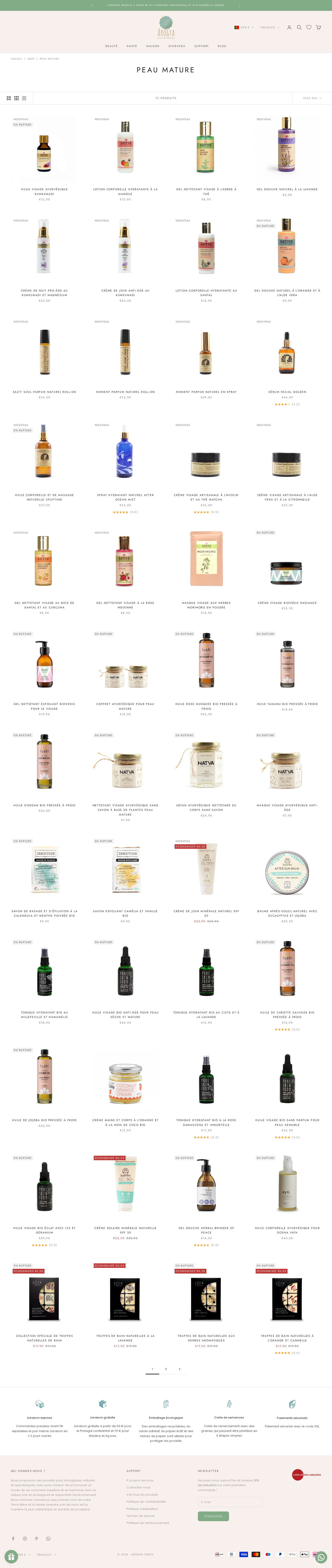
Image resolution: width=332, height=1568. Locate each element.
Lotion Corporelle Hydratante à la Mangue (125, 191)
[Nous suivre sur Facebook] (13, 1538)
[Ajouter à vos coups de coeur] (73, 120)
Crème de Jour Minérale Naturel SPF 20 (206, 913)
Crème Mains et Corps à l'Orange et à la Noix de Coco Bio (125, 1122)
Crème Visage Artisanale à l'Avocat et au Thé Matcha (206, 497)
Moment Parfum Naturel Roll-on (125, 392)
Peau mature (49, 59)
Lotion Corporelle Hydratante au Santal (206, 293)
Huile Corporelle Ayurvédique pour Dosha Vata (287, 1230)
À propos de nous (139, 1480)
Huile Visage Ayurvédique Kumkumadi (44, 191)
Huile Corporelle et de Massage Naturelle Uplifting (44, 497)
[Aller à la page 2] (179, 1369)
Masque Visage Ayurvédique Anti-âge (287, 807)
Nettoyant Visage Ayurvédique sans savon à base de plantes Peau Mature (126, 810)
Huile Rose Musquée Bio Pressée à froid (206, 706)
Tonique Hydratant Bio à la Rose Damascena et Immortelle (206, 1122)
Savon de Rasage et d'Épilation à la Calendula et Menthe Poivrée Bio (45, 913)
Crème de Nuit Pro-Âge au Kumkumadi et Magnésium (44, 293)
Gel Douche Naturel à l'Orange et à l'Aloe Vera (287, 293)
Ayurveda (176, 46)
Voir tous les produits (142, 1494)
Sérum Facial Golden (287, 392)
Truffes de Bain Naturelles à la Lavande (125, 1338)
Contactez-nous (138, 1487)
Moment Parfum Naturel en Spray (206, 392)
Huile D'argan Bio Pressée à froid (44, 805)
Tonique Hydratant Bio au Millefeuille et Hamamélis (44, 1015)
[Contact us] (321, 1557)
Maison (152, 46)
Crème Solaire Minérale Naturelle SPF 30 (125, 1230)
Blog (222, 46)
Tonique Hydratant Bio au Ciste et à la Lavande (206, 1015)
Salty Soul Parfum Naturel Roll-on (44, 392)
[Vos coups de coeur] (308, 27)
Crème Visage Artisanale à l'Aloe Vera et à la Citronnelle (287, 497)
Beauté (111, 46)
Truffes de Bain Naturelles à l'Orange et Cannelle (287, 1338)
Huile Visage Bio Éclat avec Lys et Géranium (44, 1230)
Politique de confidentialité (146, 1501)
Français (267, 27)
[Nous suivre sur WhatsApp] (48, 1538)
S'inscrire (213, 1516)
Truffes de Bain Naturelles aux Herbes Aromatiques (206, 1338)
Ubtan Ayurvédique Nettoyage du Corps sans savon (206, 807)
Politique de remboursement (147, 1523)
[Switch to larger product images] (9, 98)
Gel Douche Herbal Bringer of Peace (206, 1230)
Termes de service (140, 1516)
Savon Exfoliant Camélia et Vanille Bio (125, 913)
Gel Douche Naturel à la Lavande (287, 189)
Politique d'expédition (142, 1509)
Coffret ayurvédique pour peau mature (125, 706)
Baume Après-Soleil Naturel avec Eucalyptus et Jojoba (287, 913)
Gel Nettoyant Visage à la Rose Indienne (125, 605)
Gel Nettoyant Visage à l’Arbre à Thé (206, 191)
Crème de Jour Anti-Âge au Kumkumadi (125, 293)
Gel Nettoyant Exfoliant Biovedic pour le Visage (44, 706)
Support (201, 46)
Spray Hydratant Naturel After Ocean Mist (125, 497)
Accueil (17, 59)
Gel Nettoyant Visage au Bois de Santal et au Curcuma (45, 605)
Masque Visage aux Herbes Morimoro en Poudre (206, 605)
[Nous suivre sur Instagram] (25, 1538)
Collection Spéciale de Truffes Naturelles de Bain (44, 1338)
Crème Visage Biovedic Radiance (287, 603)
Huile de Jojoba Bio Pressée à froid (44, 1120)
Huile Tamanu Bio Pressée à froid (287, 704)
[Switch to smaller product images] (16, 98)
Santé (132, 46)
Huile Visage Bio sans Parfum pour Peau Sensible (287, 1122)
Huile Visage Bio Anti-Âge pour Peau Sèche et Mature (125, 1015)
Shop (31, 59)
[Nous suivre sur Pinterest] (36, 1538)
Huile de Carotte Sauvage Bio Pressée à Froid (287, 1015)
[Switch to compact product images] (24, 98)
